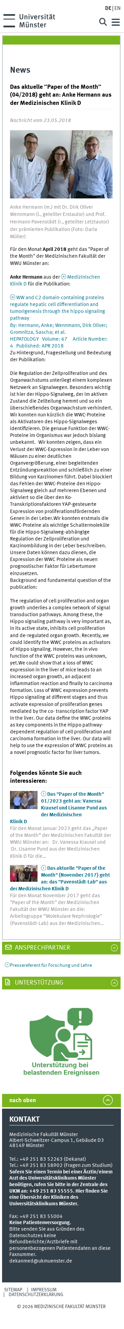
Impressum (43, 1290)
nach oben (22, 1101)
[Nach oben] (61, 1313)
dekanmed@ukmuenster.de (40, 1261)
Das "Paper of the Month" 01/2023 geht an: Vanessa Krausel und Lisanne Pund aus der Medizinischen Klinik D (58, 808)
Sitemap (13, 1290)
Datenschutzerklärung (36, 1294)
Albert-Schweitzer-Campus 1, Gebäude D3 (56, 1140)
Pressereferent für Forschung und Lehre (51, 965)
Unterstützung (38, 983)
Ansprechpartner (41, 948)
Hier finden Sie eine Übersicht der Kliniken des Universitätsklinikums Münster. (58, 1197)
